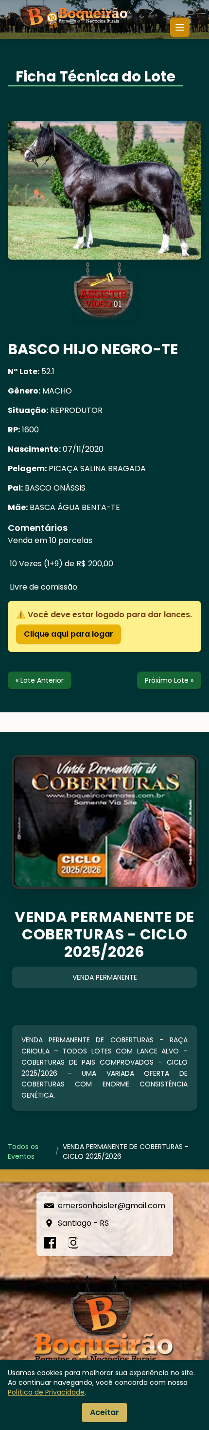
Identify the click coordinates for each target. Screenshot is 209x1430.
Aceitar (104, 1412)
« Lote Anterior (40, 680)
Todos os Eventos (23, 1151)
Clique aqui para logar (68, 634)
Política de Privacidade (46, 1392)
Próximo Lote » (169, 680)
